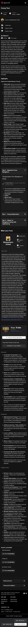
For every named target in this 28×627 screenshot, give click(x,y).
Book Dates (21, 624)
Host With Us (4, 599)
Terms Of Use (13, 599)
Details (21, 620)
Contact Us (5, 607)
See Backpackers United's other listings (11, 319)
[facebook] (24, 593)
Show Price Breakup (15, 331)
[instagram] (26, 593)
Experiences (4, 601)
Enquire (8, 624)
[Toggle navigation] (25, 3)
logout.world (7, 3)
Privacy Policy (13, 601)
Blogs (2, 603)
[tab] (14, 171)
